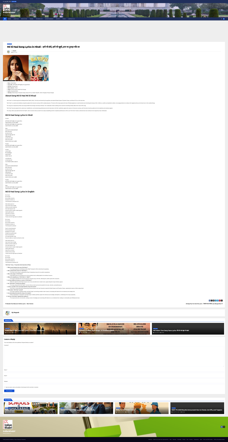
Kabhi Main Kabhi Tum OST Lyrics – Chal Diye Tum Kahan (25, 330)
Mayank (14, 50)
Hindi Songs (7, 328)
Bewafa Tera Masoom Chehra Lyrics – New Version (19, 303)
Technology (39, 18)
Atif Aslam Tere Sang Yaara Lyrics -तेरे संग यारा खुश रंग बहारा (171, 330)
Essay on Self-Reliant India (125, 410)
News (9, 18)
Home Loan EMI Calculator (208, 439)
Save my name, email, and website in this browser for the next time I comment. (22, 387)
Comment (6, 345)
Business (191, 439)
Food (64, 18)
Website (6, 381)
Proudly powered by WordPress (8, 439)
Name (5, 369)
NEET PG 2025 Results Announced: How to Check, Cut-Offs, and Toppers (197, 410)
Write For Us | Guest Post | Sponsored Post (160, 439)
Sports (58, 18)
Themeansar (23, 439)
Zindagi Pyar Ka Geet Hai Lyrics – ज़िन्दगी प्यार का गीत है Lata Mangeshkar (204, 303)
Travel (31, 18)
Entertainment (49, 18)
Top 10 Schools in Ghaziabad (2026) (17, 410)
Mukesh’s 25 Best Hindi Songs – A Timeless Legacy (96, 330)
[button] (221, 18)
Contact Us (71, 18)
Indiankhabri (9, 12)
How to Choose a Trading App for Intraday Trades (78, 410)
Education (24, 18)
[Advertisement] (114, 29)
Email (5, 375)
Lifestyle (16, 18)
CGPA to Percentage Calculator (219, 439)
